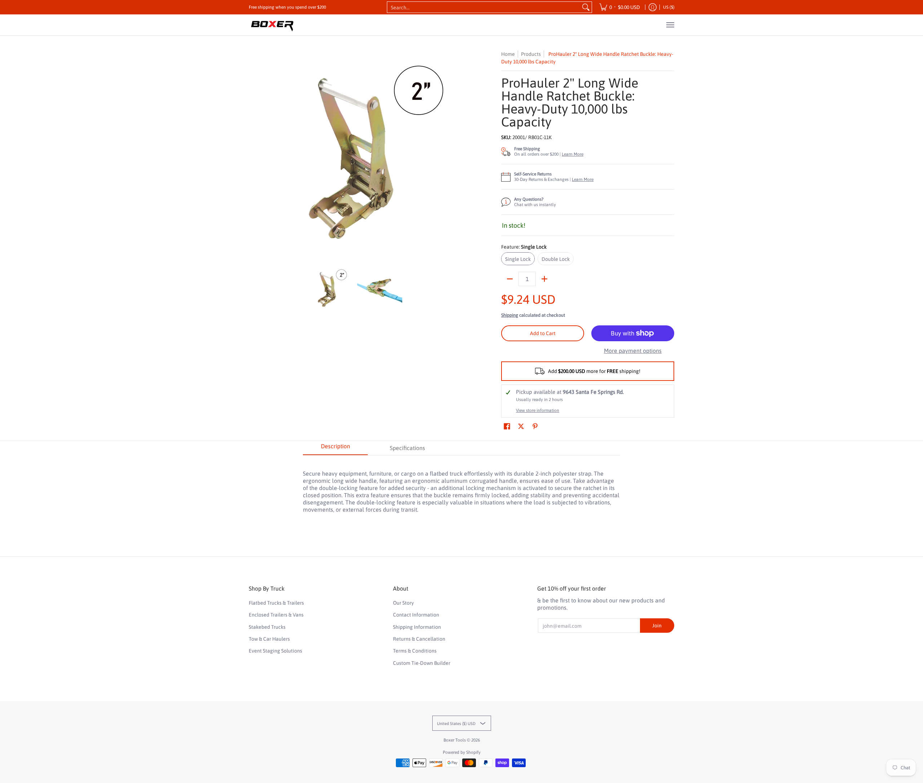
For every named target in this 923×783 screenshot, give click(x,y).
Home (508, 54)
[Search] (586, 7)
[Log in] (652, 7)
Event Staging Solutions (275, 651)
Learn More (572, 154)
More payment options (633, 350)
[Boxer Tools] (272, 24)
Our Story (403, 603)
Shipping (509, 315)
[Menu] (670, 24)
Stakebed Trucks (267, 627)
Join (657, 625)
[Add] (544, 279)
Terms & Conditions (415, 651)
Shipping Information (417, 627)
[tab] (335, 448)
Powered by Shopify (462, 752)
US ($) (669, 7)
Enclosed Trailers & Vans (276, 615)
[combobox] (483, 7)
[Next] (453, 155)
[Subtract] (509, 279)
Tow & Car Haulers (269, 639)
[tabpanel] (461, 487)
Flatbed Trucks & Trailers (276, 603)
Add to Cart (543, 333)
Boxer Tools (454, 740)
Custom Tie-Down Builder (421, 663)
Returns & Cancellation (419, 639)
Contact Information (416, 615)
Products (531, 54)
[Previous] (254, 155)
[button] (507, 426)
